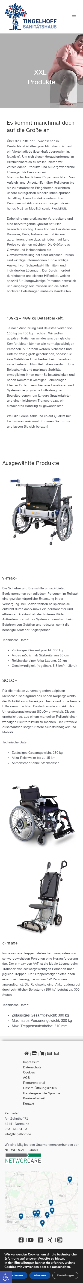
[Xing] (51, 1240)
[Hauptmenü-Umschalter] (74, 16)
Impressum (31, 1062)
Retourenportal (34, 1082)
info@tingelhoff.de (18, 1134)
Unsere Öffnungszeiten (40, 1088)
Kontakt (28, 1103)
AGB (26, 1077)
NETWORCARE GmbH (21, 1150)
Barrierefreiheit (34, 1098)
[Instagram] (61, 1240)
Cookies (29, 1072)
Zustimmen (16, 1275)
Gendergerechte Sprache (41, 1093)
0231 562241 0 (16, 1129)
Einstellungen (24, 1263)
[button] (6, 1277)
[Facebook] (22, 1240)
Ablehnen (40, 1275)
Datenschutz (32, 1067)
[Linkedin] (42, 1240)
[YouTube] (32, 1240)
